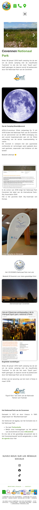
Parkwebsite (16, 427)
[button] (25, 13)
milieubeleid (28, 432)
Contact (28, 486)
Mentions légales (14, 486)
